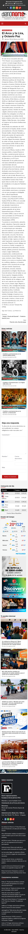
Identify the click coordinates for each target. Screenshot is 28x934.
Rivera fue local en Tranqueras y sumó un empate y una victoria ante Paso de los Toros (14, 871)
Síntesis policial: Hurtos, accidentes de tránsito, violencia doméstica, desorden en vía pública (14, 861)
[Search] (25, 23)
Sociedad (4, 637)
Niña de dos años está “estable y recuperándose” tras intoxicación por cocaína (14, 912)
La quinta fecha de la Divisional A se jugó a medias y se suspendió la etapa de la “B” (13, 866)
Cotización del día (21, 5)
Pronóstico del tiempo (10, 5)
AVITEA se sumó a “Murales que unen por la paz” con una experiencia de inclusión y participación (13, 703)
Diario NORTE (15, 929)
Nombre (5, 456)
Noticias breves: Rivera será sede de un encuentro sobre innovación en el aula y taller (14, 733)
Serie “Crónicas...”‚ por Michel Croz (13, 310)
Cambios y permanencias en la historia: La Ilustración (12, 412)
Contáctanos (10, 3)
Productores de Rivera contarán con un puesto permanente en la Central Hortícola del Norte (13, 883)
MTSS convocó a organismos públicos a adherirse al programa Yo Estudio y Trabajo (14, 918)
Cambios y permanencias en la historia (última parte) (12, 354)
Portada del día (19, 3)
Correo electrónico (18, 458)
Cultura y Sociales (6, 758)
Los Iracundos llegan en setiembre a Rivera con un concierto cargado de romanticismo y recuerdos (12, 763)
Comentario (6, 435)
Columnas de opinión (7, 30)
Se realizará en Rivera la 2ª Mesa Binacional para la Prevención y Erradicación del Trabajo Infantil (11, 643)
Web (3, 467)
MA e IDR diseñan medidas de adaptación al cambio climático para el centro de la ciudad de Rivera (13, 673)
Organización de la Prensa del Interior (13, 803)
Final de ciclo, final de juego (18, 321)
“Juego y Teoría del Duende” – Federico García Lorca (14, 316)
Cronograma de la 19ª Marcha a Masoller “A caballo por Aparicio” (14, 901)
